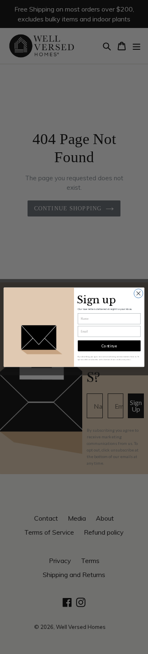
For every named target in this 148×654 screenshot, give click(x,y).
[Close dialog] (138, 293)
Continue (109, 345)
